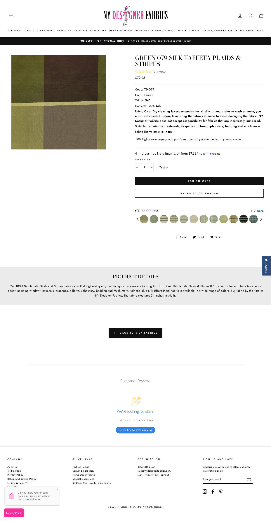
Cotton (194, 30)
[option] (135, 41)
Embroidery (98, 30)
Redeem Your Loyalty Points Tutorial (92, 483)
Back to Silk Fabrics (138, 332)
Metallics (80, 30)
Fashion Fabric (80, 467)
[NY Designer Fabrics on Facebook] (213, 491)
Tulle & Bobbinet (120, 30)
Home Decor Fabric (83, 475)
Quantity (143, 159)
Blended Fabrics (163, 30)
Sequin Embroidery (83, 471)
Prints (182, 30)
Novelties (142, 30)
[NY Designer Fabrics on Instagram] (205, 491)
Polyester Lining (252, 30)
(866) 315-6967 (146, 467)
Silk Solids (15, 30)
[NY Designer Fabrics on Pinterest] (221, 491)
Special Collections (40, 30)
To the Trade (14, 471)
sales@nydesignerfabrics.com (154, 471)
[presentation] (137, 219)
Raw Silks (64, 30)
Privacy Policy (15, 475)
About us (12, 467)
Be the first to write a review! (135, 430)
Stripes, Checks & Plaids (219, 30)
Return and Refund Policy (21, 479)
